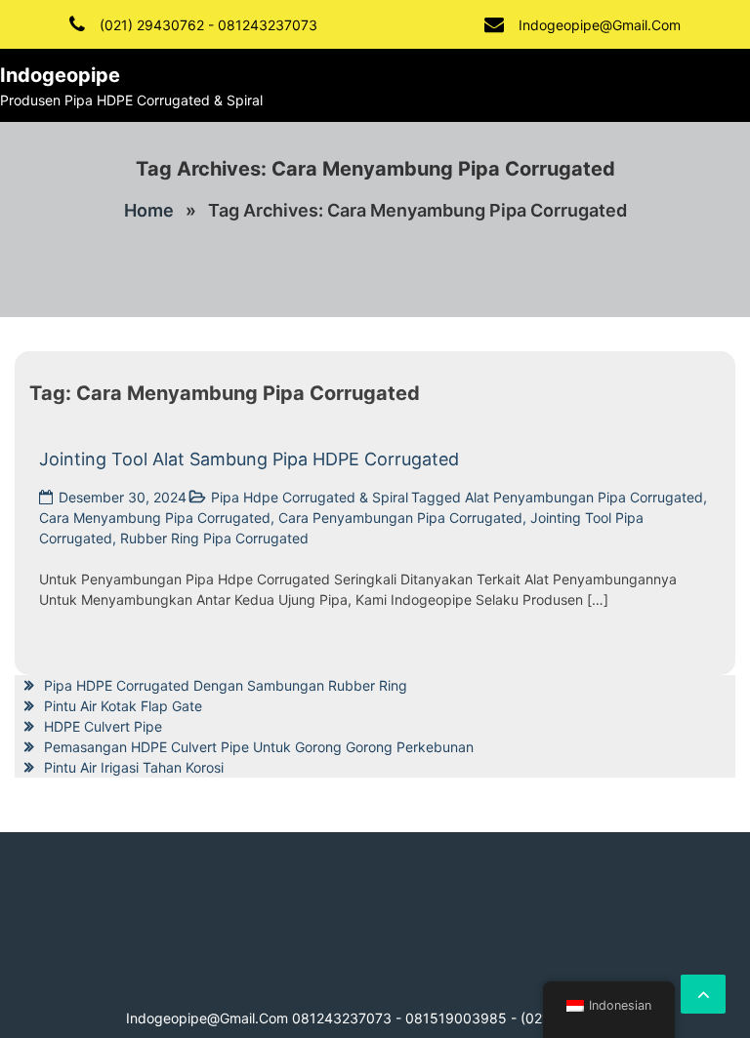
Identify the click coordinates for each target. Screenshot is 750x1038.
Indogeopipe (60, 75)
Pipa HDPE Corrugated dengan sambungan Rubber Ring (225, 685)
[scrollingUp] (703, 994)
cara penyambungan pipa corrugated (400, 517)
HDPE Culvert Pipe (103, 726)
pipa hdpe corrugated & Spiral (309, 497)
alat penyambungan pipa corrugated (584, 497)
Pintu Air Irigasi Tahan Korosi (134, 767)
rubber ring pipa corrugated (214, 538)
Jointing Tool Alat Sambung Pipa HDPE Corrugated (249, 459)
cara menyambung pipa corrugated (155, 517)
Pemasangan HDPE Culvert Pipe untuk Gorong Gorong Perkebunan (259, 747)
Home (149, 210)
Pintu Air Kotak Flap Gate (123, 706)
